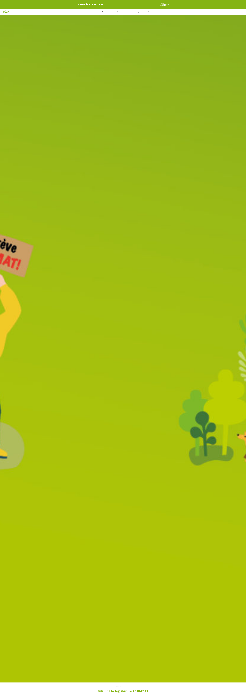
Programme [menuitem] (127, 11)
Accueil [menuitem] (101, 11)
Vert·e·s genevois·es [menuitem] (139, 11)
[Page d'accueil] (164, 4)
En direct (110, 686)
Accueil (99, 686)
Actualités (104, 686)
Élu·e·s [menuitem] (118, 11)
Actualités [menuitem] (109, 11)
